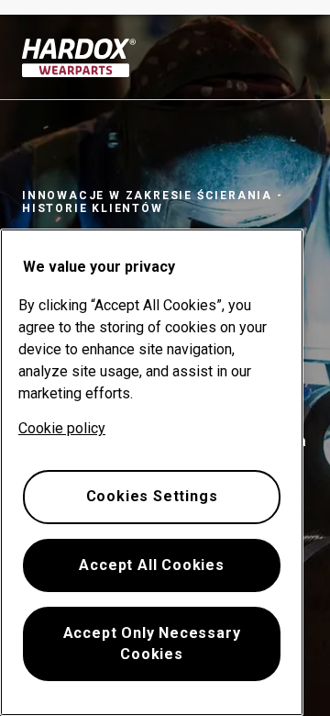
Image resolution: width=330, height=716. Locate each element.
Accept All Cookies (151, 565)
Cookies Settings (152, 496)
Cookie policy (61, 428)
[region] (151, 472)
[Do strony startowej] (79, 58)
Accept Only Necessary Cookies (152, 643)
